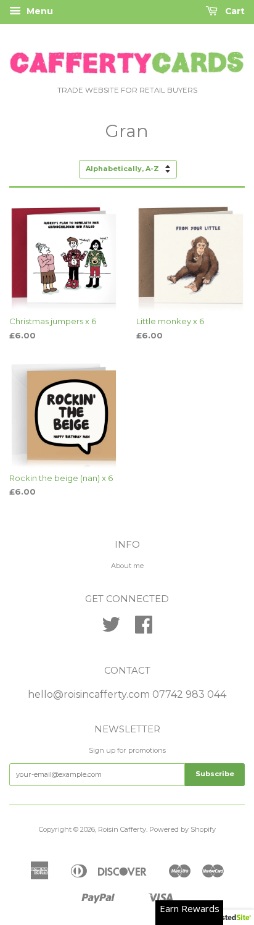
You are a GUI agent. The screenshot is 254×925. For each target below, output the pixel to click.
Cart (234, 11)
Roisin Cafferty (122, 829)
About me (127, 565)
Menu (38, 11)
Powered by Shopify (182, 829)
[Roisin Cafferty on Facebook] (143, 629)
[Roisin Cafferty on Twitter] (111, 629)
